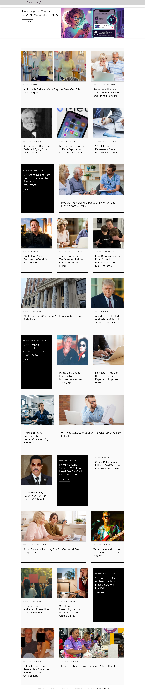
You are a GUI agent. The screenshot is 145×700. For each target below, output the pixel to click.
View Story (27, 21)
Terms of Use (65, 688)
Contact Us (91, 688)
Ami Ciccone (72, 460)
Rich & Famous (27, 141)
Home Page (41, 688)
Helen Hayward (35, 84)
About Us (53, 688)
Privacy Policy (78, 688)
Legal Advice (65, 198)
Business (26, 84)
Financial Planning (99, 84)
